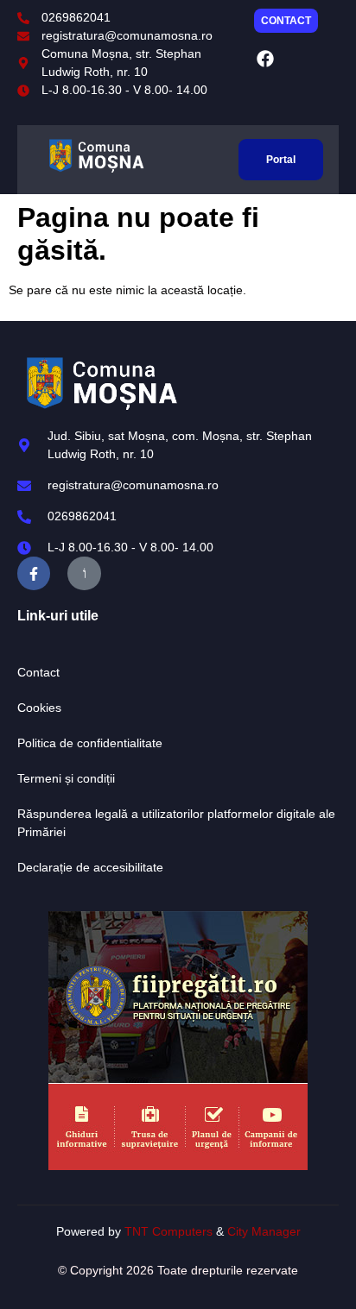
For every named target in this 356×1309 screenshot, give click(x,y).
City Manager (264, 1231)
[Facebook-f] (33, 573)
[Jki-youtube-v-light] (83, 573)
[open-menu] (220, 159)
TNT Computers (168, 1231)
